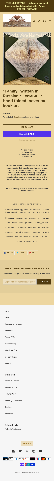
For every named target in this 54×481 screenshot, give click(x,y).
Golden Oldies (11, 357)
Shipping (17, 117)
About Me (9, 330)
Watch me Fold (11, 350)
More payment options (27, 140)
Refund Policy (10, 394)
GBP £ (26, 443)
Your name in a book (13, 324)
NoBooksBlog (10, 344)
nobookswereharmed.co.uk (30, 473)
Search (8, 317)
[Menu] (49, 21)
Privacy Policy (11, 387)
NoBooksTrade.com (13, 429)
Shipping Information (13, 400)
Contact (8, 407)
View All (8, 363)
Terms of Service (12, 381)
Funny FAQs (10, 337)
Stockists (9, 414)
